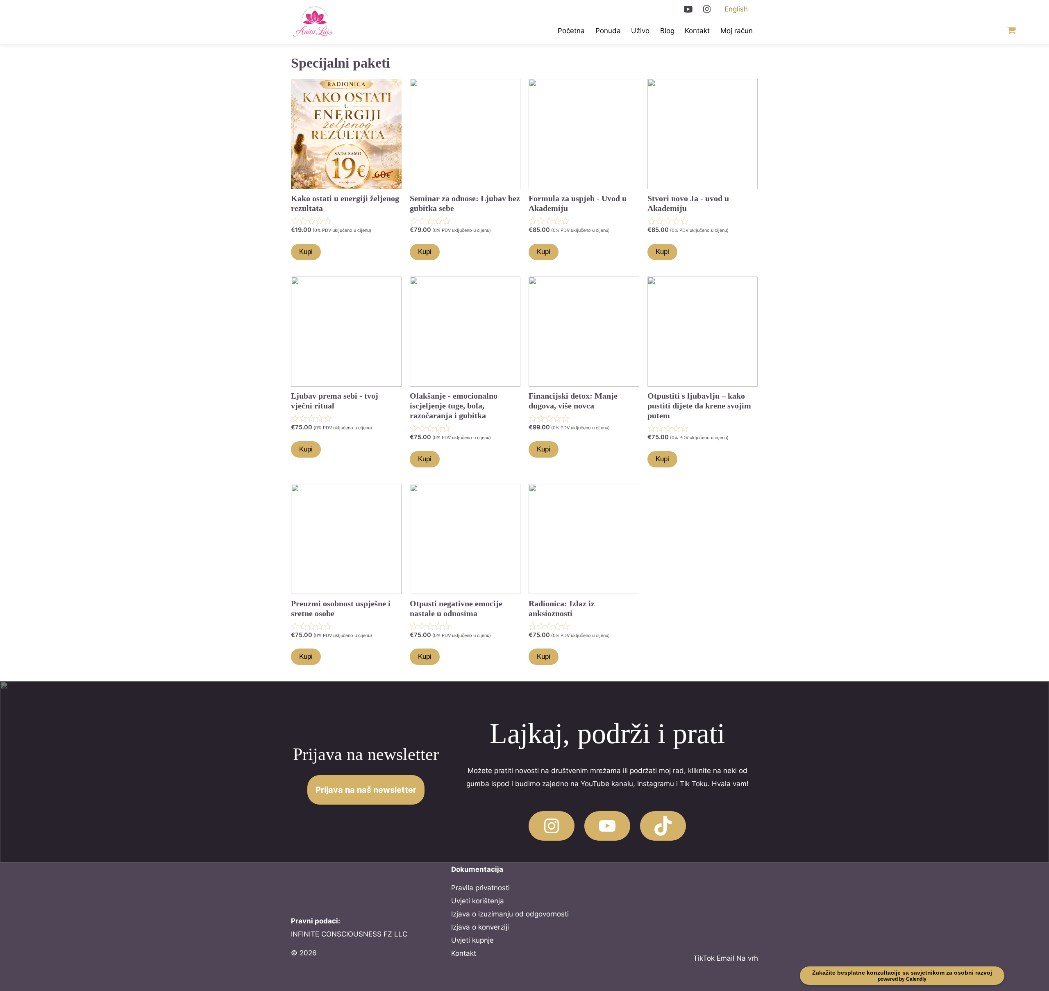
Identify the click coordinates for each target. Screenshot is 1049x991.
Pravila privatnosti (480, 888)
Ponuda (608, 31)
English (736, 9)
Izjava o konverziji (480, 927)
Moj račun (736, 31)
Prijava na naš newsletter (366, 790)
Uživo (640, 31)
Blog (667, 31)
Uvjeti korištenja (477, 901)
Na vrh (747, 958)
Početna (571, 31)
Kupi (306, 252)
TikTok (704, 958)
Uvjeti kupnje (472, 940)
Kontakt (697, 31)
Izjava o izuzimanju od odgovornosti (510, 914)
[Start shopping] (1009, 31)
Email (725, 958)
